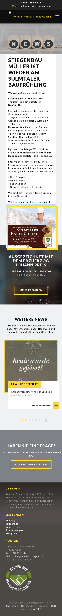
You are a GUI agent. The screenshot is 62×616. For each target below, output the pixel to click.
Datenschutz (28, 606)
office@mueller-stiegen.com (33, 6)
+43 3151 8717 (32, 2)
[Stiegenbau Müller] (31, 16)
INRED (52, 606)
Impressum (12, 606)
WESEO (37, 609)
